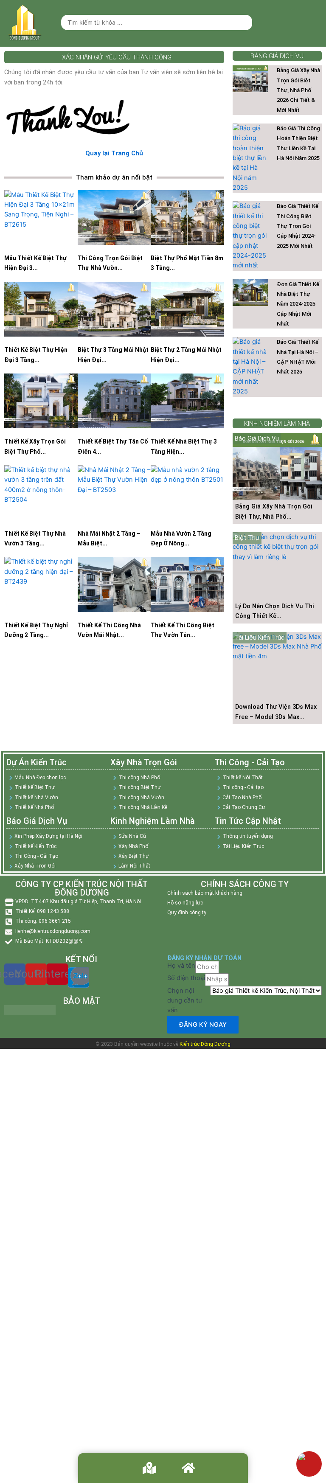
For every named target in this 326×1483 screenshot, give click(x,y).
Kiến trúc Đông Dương (205, 1044)
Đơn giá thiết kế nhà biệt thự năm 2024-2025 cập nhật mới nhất (298, 304)
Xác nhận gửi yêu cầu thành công (116, 57)
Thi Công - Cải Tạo (249, 762)
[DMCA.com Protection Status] (30, 1010)
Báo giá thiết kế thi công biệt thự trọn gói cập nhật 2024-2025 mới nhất (297, 226)
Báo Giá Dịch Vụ (257, 438)
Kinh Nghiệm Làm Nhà (152, 821)
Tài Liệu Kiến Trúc (259, 637)
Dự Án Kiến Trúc (36, 762)
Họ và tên (181, 965)
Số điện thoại (186, 978)
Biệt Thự (247, 538)
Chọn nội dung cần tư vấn (184, 1000)
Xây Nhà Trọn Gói (143, 762)
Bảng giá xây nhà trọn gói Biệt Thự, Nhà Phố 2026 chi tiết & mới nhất (298, 90)
